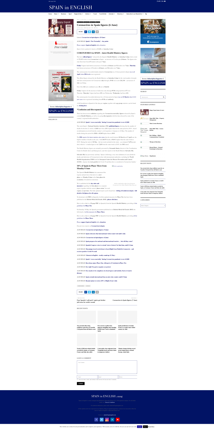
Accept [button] (139, 426)
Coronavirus (81, 286)
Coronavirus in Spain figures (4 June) (97, 237)
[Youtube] (118, 419)
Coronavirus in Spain (97, 226)
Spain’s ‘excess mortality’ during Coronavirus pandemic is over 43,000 (107, 122)
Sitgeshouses (153, 156)
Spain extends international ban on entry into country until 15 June (106, 277)
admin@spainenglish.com (110, 415)
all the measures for (95, 212)
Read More (151, 426)
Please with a (91, 222)
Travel (95, 14)
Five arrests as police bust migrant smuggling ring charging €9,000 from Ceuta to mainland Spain (152, 175)
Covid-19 (88, 286)
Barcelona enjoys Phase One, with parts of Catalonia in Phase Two (106, 263)
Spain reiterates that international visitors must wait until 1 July (106, 234)
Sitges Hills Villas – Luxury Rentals (156, 129)
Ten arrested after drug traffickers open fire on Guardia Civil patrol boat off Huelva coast (86, 327)
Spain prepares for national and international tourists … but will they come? (109, 241)
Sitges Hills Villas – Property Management (157, 119)
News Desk (80, 27)
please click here (112, 199)
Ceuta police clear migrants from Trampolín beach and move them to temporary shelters (107, 350)
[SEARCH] (164, 97)
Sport (70, 14)
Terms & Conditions (110, 402)
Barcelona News (80, 22)
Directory (120, 14)
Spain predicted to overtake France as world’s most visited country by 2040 (126, 327)
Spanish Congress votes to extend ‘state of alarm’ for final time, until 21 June (109, 245)
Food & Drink (102, 14)
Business (63, 14)
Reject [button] (145, 426)
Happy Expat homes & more (157, 110)
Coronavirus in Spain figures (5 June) (97, 230)
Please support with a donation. (91, 45)
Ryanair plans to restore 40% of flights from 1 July (101, 281)
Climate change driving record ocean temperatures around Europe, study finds (126, 350)
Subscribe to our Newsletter (134, 14)
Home (50, 14)
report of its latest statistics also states (92, 137)
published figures (114, 126)
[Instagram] (107, 419)
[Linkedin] (112, 419)
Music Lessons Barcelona (156, 123)
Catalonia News (86, 22)
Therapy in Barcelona (155, 142)
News (55, 14)
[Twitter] (101, 419)
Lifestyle (111, 14)
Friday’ (79, 65)
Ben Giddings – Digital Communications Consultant (157, 136)
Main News (98, 22)
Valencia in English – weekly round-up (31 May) (100, 255)
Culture (87, 14)
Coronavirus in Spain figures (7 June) (125, 300)
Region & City (77, 14)
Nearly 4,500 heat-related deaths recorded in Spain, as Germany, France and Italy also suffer (86, 350)
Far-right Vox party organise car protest (98, 267)
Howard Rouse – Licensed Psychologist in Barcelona (156, 148)
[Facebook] (96, 419)
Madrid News (92, 22)
